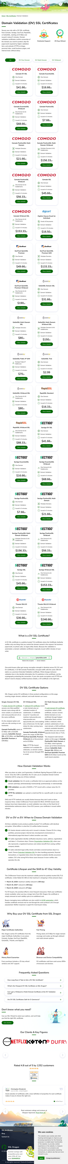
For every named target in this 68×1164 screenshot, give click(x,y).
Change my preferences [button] (53, 1158)
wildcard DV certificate (32, 706)
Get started (7, 1023)
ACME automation (47, 900)
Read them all (40, 1113)
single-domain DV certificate (12, 706)
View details (21, 92)
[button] (60, 4)
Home (3, 16)
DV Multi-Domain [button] (41, 60)
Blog (3, 1133)
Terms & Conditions (27, 1162)
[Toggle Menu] (65, 4)
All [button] (10, 60)
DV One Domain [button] (24, 60)
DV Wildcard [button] (56, 60)
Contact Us (5, 1137)
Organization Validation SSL (43, 841)
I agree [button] (41, 1158)
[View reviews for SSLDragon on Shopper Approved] (34, 1075)
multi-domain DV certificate (55, 708)
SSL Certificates (11, 16)
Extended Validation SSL (26, 852)
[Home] (29, 4)
